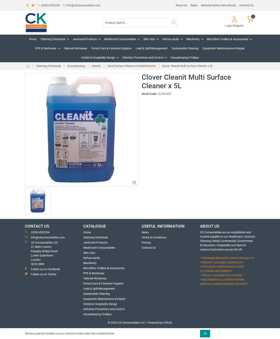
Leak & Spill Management (152, 48)
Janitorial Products (85, 39)
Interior (96, 66)
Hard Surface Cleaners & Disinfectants (131, 66)
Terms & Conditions (154, 237)
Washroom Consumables (120, 39)
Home (32, 39)
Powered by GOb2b (160, 322)
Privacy (146, 242)
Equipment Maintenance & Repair (224, 48)
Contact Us (246, 5)
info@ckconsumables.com (83, 5)
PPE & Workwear (46, 48)
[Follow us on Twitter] (33, 5)
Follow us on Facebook (45, 269)
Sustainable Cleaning (185, 48)
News (194, 5)
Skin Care (149, 39)
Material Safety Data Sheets (218, 5)
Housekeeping (76, 66)
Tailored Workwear (75, 48)
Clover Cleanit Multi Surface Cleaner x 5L (187, 66)
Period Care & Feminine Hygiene (111, 48)
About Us (181, 5)
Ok (205, 333)
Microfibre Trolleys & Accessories (227, 39)
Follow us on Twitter (44, 274)
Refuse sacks (170, 39)
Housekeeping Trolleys (185, 57)
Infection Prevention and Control (142, 57)
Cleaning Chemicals (53, 39)
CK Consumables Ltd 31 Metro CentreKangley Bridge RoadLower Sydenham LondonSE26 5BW (44, 253)
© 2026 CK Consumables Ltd (126, 322)
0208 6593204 (50, 5)
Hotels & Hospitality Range (98, 57)
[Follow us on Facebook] (27, 5)
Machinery (193, 39)
